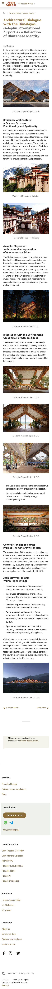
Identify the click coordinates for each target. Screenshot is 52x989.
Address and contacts (12, 939)
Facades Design (9, 784)
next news (43, 707)
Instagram (10, 953)
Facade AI (6, 876)
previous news (11, 707)
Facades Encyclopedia (12, 866)
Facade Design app (10, 881)
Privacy (5, 985)
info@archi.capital (11, 830)
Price (4, 794)
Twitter (18, 953)
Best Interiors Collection (12, 856)
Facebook (4, 953)
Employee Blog (9, 934)
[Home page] (11, 4)
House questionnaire (11, 900)
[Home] (4, 13)
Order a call (14, 815)
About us (6, 929)
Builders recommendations (14, 789)
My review (6, 910)
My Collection (8, 905)
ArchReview (7, 861)
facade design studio (29, 741)
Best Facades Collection (13, 851)
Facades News (26, 4)
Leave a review (9, 944)
